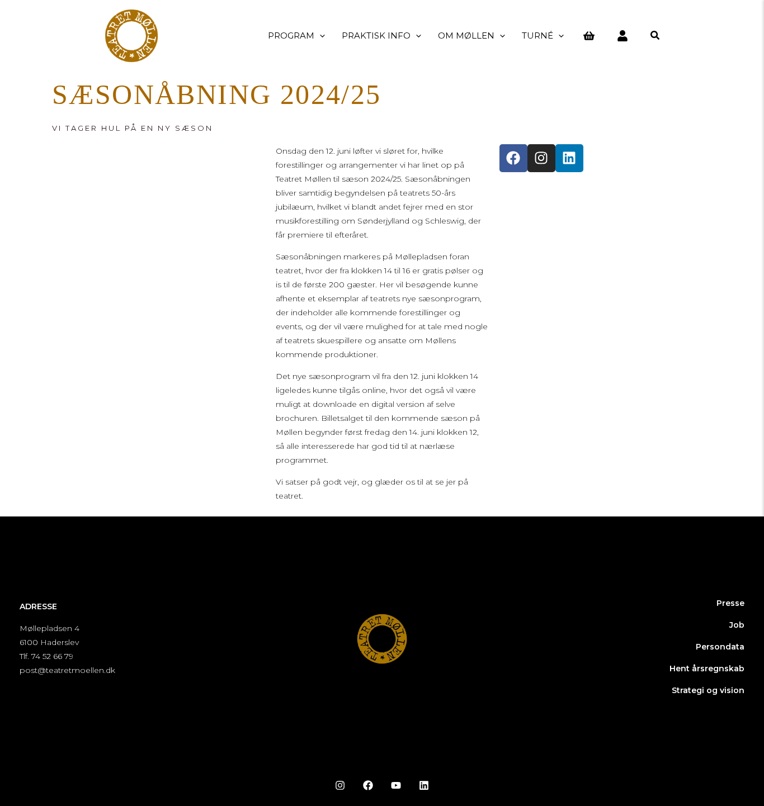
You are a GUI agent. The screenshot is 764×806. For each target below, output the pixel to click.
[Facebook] (368, 785)
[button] (319, 36)
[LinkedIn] (424, 785)
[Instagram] (340, 785)
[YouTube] (396, 785)
